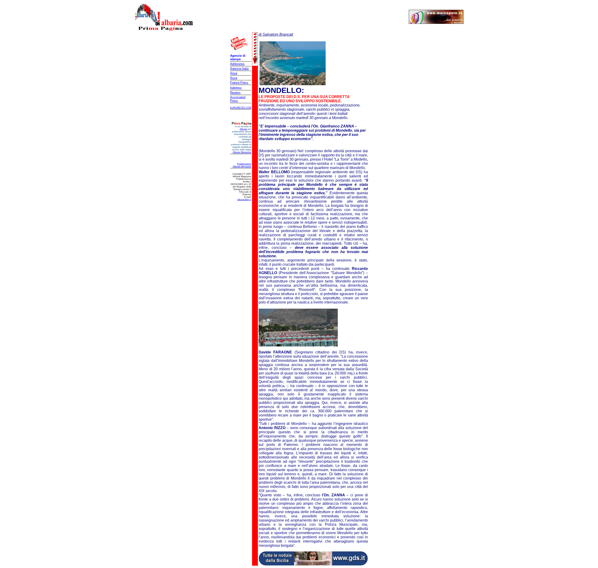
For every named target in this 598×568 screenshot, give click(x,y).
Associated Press (237, 98)
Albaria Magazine (242, 152)
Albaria (243, 129)
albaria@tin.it (244, 199)
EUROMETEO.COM (240, 107)
